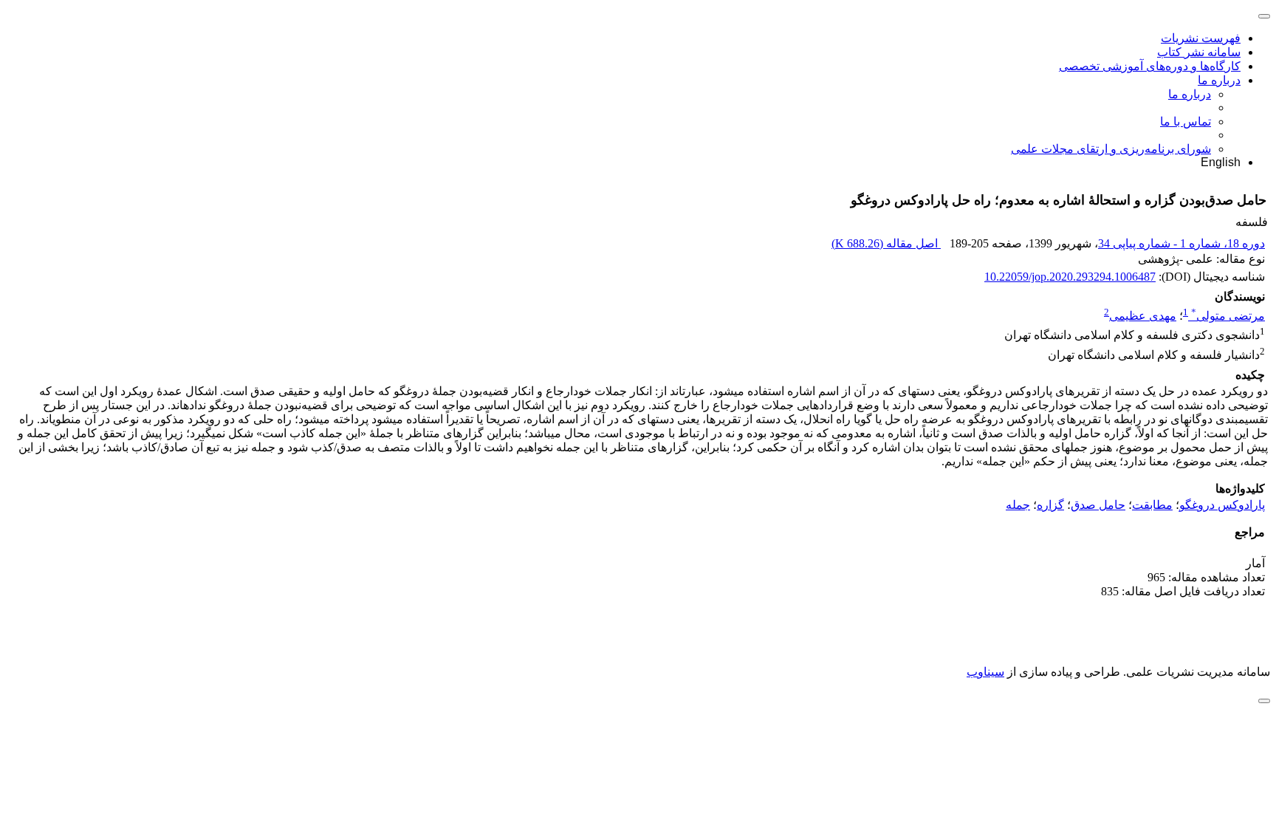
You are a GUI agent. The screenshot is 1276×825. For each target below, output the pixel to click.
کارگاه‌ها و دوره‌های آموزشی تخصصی (1150, 66)
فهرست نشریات (1201, 38)
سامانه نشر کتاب (1199, 52)
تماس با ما (1185, 121)
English (1221, 162)
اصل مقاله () (886, 243)
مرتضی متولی (1228, 315)
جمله (1018, 505)
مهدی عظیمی (1142, 315)
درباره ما (1219, 80)
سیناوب (985, 671)
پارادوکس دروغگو (1222, 505)
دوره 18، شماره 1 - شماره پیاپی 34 (1181, 243)
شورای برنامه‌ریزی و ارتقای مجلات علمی (1111, 149)
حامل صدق (1098, 505)
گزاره (1050, 505)
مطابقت (1152, 505)
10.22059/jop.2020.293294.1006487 (1070, 276)
